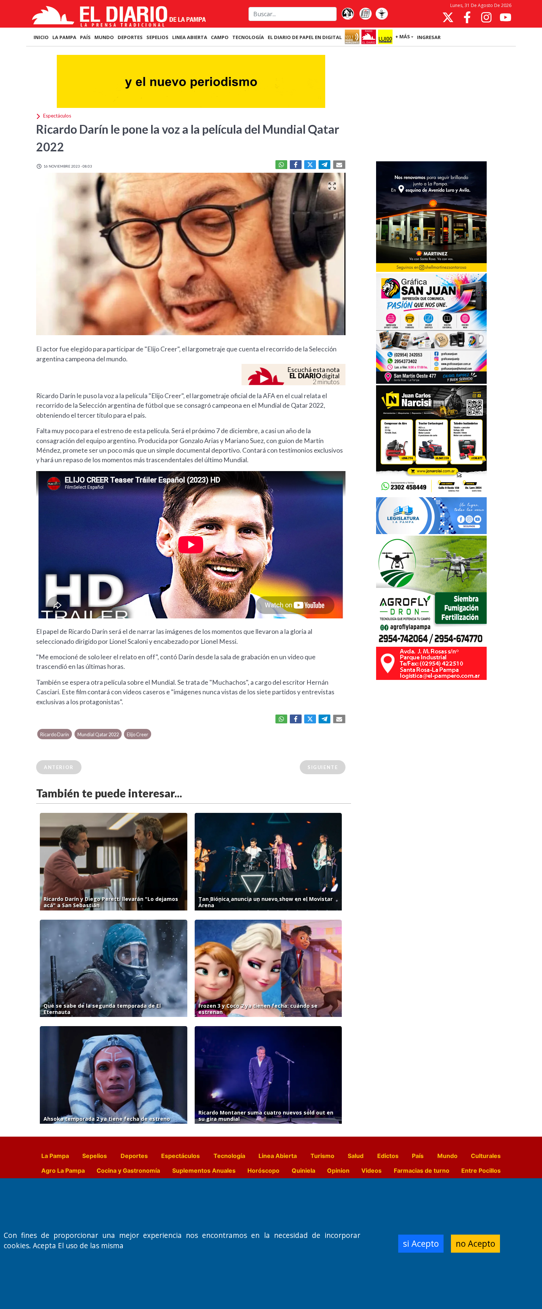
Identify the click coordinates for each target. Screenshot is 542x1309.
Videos (371, 1170)
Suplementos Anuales (204, 1170)
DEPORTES (130, 37)
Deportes (134, 1155)
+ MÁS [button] (402, 36)
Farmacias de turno (421, 1170)
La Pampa (55, 1155)
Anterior (59, 767)
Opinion (338, 1170)
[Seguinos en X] (448, 17)
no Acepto (475, 1243)
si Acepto (421, 1243)
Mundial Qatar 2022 (98, 734)
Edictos (388, 1155)
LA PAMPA (64, 37)
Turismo (322, 1155)
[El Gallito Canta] (348, 14)
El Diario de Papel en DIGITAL (305, 37)
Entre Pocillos (481, 1170)
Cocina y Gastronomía (128, 1170)
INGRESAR (429, 37)
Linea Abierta (277, 1155)
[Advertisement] (431, 104)
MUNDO (104, 37)
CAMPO (220, 37)
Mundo (447, 1155)
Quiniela (303, 1170)
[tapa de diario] (365, 14)
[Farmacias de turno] (382, 14)
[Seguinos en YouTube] (505, 17)
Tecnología (229, 1155)
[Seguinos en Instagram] (486, 17)
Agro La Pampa (63, 1170)
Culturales (486, 1155)
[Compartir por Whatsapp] (281, 164)
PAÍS (85, 37)
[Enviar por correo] (339, 164)
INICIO (41, 37)
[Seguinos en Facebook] (467, 17)
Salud (356, 1155)
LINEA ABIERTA (189, 37)
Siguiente (323, 767)
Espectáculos (180, 1155)
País (418, 1155)
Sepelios (94, 1155)
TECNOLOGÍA (248, 37)
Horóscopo (263, 1170)
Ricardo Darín (54, 734)
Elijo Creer (137, 734)
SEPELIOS (157, 37)
